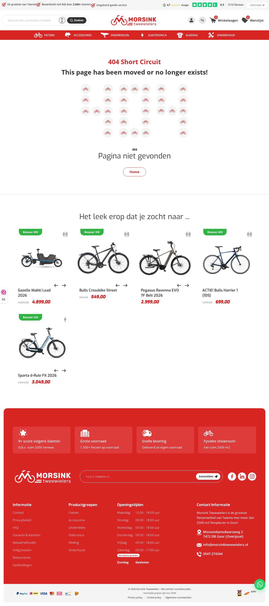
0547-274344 (213, 554)
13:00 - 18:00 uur (138, 512)
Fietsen (49, 35)
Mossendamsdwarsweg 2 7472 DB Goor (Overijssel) (223, 534)
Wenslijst (255, 20)
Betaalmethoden (24, 542)
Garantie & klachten (26, 535)
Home (134, 172)
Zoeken (78, 20)
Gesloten (133, 562)
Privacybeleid (22, 520)
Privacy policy (135, 597)
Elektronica (157, 35)
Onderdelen (120, 35)
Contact (18, 512)
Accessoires (82, 35)
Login (191, 20)
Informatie (256, 5)
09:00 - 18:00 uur (138, 520)
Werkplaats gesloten (128, 555)
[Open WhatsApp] (259, 584)
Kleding (192, 35)
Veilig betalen (22, 550)
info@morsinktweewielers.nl (225, 544)
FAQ (16, 527)
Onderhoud (226, 35)
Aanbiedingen (22, 565)
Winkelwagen (226, 20)
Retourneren (22, 557)
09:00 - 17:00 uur (138, 552)
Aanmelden (206, 476)
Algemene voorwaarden (178, 597)
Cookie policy (154, 597)
